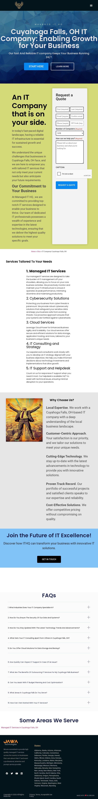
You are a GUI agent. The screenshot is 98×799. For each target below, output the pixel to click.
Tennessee (44, 781)
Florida (44, 755)
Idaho (36, 758)
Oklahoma (38, 776)
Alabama (37, 750)
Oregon (45, 776)
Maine (52, 760)
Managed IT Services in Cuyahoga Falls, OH (19, 727)
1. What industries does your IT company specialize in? (31, 607)
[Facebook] (7, 773)
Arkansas (57, 750)
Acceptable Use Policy (40, 795)
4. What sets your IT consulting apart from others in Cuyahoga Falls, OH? (39, 638)
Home (33, 251)
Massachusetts (40, 763)
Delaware (37, 755)
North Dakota (51, 773)
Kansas (58, 758)
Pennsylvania (54, 776)
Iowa (53, 758)
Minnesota (58, 763)
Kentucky (37, 760)
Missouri (46, 765)
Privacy (32, 795)
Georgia (51, 755)
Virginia (44, 783)
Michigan (49, 763)
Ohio (39, 251)
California (37, 753)
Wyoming (52, 786)
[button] (91, 5)
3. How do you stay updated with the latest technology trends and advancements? (44, 628)
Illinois (41, 758)
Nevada (45, 768)
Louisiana (45, 760)
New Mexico (48, 771)
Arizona (50, 750)
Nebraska (37, 768)
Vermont (37, 783)
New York (56, 771)
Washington (52, 783)
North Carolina (39, 773)
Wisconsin (44, 786)
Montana (53, 765)
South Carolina (50, 778)
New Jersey (38, 771)
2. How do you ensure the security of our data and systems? (34, 617)
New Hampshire (54, 768)
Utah (55, 781)
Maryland (58, 760)
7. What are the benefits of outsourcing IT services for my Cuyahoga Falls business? (43, 672)
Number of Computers (69, 129)
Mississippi (38, 765)
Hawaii (57, 755)
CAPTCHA (60, 167)
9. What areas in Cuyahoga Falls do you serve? (27, 692)
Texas (51, 781)
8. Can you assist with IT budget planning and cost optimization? (35, 682)
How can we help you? (69, 139)
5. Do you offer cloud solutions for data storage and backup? (34, 648)
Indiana (47, 758)
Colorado (45, 753)
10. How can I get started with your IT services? (28, 703)
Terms (37, 795)
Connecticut (54, 753)
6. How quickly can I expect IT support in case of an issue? (32, 662)
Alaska (44, 750)
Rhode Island (39, 778)
